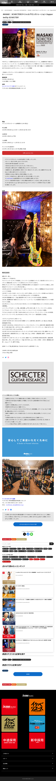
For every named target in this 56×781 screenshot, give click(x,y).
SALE (31, 559)
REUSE (14, 539)
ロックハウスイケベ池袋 (8, 86)
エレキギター (6, 548)
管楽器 (46, 548)
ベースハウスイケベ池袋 (8, 499)
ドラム (24, 548)
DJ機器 (11, 551)
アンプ (50, 548)
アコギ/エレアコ (13, 548)
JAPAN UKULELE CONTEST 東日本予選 (25, 613)
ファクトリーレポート (41, 556)
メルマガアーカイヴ (7, 561)
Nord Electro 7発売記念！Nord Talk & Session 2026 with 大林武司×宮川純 (33, 640)
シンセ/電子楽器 (30, 548)
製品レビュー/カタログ (14, 556)
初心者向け (6, 556)
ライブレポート (49, 556)
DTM (16, 551)
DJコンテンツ (26, 559)
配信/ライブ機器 (31, 551)
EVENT (5, 22)
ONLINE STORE (7, 539)
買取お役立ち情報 (7, 559)
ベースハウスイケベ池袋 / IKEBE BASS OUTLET (22, 22)
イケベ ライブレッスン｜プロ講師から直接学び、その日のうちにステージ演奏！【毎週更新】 (34, 599)
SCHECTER (5, 24)
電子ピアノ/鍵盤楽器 (38, 548)
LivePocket (9, 178)
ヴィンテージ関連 (23, 556)
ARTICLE (43, 559)
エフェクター (6, 551)
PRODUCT (37, 559)
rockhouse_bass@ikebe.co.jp (14, 505)
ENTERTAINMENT (21, 539)
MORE (28, 674)
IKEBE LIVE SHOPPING (16, 559)
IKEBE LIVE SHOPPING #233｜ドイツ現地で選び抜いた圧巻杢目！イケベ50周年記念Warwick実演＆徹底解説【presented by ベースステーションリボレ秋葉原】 (34, 627)
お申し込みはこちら (28, 153)
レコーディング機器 (22, 551)
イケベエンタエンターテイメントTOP (28, 524)
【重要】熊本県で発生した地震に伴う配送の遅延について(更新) (28, 4)
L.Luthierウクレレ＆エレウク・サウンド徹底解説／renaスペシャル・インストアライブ (33, 572)
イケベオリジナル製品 (32, 556)
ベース (10, 22)
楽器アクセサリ (38, 551)
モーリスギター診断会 (20, 585)
